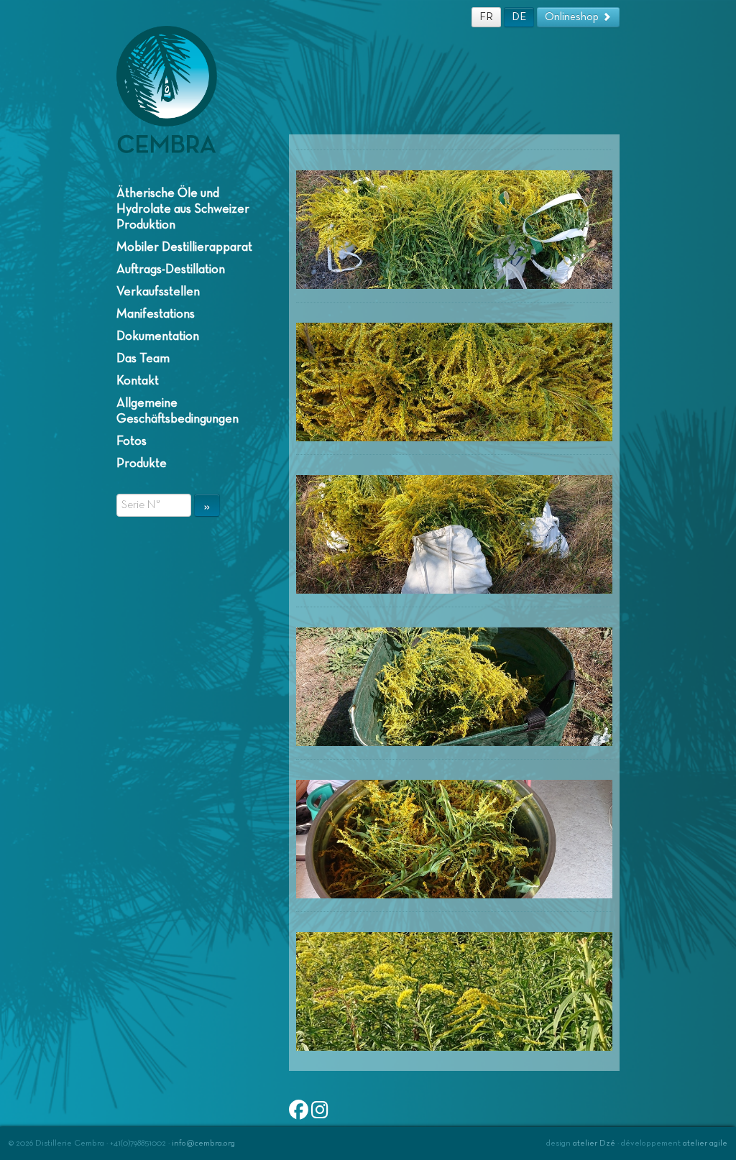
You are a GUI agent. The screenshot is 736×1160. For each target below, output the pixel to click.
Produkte (141, 463)
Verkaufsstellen (158, 291)
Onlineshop (573, 16)
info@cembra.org (203, 1143)
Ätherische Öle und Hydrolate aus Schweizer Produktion (182, 209)
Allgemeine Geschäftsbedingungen (177, 411)
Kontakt (137, 380)
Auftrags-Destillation (170, 269)
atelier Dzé (594, 1143)
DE (519, 16)
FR (486, 16)
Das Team (143, 358)
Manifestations (155, 314)
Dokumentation (157, 336)
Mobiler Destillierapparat (184, 247)
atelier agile (705, 1143)
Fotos (131, 441)
